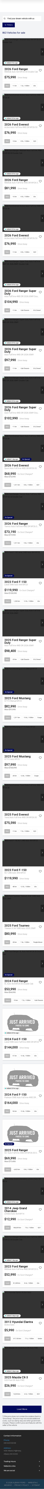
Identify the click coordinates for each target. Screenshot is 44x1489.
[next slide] (42, 51)
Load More (22, 1409)
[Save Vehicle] (40, 70)
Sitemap (36, 1485)
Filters (10, 25)
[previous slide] (4, 51)
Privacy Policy (21, 1485)
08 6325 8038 (10, 1443)
